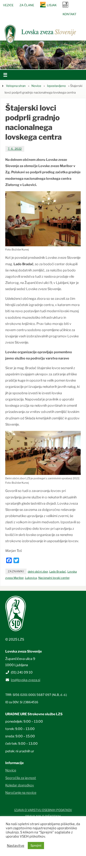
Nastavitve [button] (15, 846)
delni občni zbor (38, 571)
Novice (36, 86)
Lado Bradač (57, 571)
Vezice (8, 5)
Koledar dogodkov (19, 785)
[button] (29, 63)
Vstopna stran (16, 86)
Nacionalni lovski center (53, 577)
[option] (43, 55)
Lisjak (52, 5)
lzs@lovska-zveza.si (25, 680)
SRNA (65, 4)
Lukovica (31, 577)
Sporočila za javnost (20, 778)
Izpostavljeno (56, 86)
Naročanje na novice (20, 793)
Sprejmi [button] (36, 845)
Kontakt (69, 14)
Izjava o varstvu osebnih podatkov (43, 810)
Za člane (26, 5)
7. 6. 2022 (15, 148)
